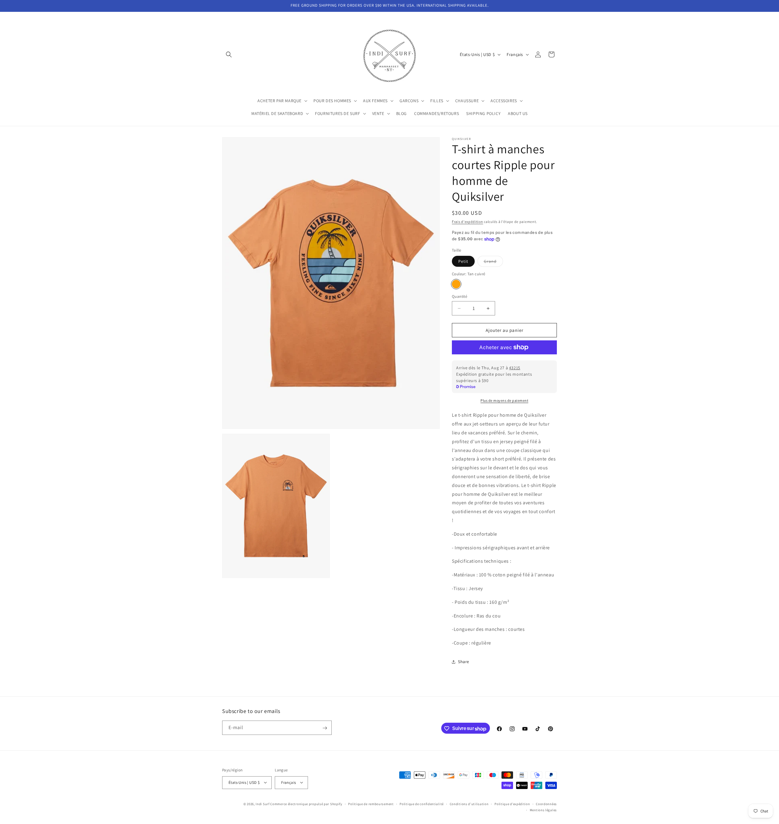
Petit (463, 261)
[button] (229, 54)
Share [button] (463, 661)
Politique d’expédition (512, 803)
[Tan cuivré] (456, 284)
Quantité (459, 296)
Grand (493, 262)
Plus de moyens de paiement (504, 400)
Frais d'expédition (467, 221)
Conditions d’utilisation (469, 803)
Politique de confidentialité (422, 803)
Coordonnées (546, 803)
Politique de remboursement (370, 803)
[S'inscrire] (324, 728)
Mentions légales (543, 810)
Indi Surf (262, 803)
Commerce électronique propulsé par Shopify (306, 803)
